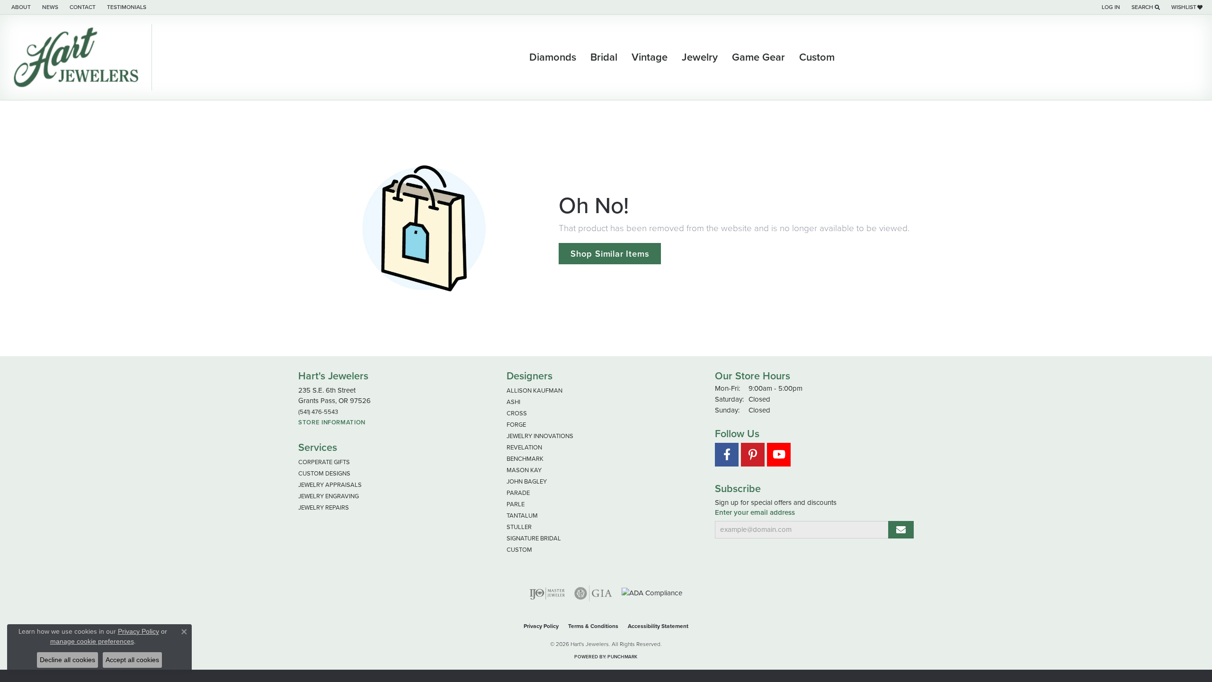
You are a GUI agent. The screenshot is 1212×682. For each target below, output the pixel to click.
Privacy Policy (541, 626)
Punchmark (622, 656)
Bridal (603, 57)
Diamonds (552, 57)
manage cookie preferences (92, 641)
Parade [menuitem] (518, 492)
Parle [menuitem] (516, 504)
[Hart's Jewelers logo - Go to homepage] (78, 57)
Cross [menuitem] (517, 413)
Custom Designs (324, 473)
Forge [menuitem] (516, 424)
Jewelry (700, 57)
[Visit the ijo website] (547, 593)
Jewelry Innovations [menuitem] (540, 435)
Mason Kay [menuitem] (524, 470)
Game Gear (758, 57)
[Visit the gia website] (593, 593)
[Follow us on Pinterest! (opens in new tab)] (753, 455)
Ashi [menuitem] (513, 401)
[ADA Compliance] (652, 593)
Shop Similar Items (609, 253)
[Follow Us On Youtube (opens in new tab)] (779, 455)
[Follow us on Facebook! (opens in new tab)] (727, 455)
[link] (20, 7)
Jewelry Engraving (328, 496)
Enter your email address (755, 512)
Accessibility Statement (658, 626)
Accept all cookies (132, 660)
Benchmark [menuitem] (525, 458)
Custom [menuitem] (519, 549)
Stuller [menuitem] (519, 526)
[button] (1110, 7)
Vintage (650, 57)
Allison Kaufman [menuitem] (534, 390)
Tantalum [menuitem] (522, 515)
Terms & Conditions (593, 626)
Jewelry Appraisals (330, 484)
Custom (817, 57)
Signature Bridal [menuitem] (534, 538)
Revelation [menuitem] (524, 447)
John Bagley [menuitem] (527, 481)
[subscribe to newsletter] (901, 529)
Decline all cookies (67, 660)
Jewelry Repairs (323, 507)
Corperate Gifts (324, 462)
